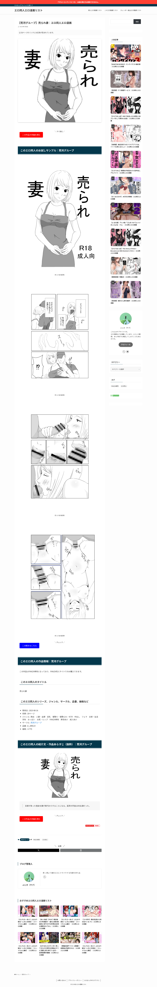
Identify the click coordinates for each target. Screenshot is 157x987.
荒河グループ (36, 722)
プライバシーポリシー (75, 980)
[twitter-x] (44, 877)
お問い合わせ (62, 980)
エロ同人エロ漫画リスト (28, 10)
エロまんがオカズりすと (91, 980)
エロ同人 (45, 839)
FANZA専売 (36, 839)
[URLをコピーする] (81, 850)
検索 (137, 22)
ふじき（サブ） (29, 885)
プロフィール (126, 344)
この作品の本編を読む (31, 134)
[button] (38, 850)
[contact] (127, 351)
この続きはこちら (29, 645)
